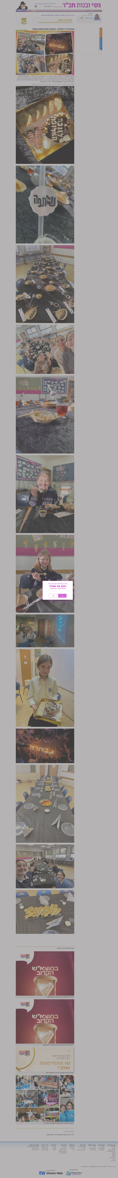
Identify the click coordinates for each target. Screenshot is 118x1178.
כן (62, 596)
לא (53, 596)
